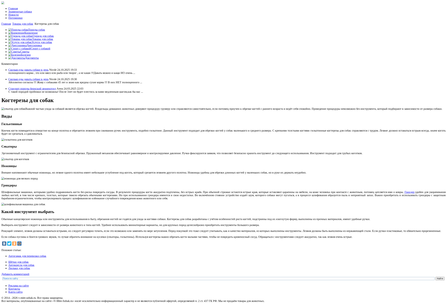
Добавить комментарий (15, 274)
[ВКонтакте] (4, 243)
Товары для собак (22, 23)
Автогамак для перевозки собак (27, 256)
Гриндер (410, 192)
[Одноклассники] (14, 243)
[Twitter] (9, 243)
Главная (6, 23)
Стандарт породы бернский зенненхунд (32, 88)
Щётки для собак (18, 261)
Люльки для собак (19, 268)
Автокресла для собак (21, 265)
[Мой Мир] (19, 243)
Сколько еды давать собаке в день (28, 69)
